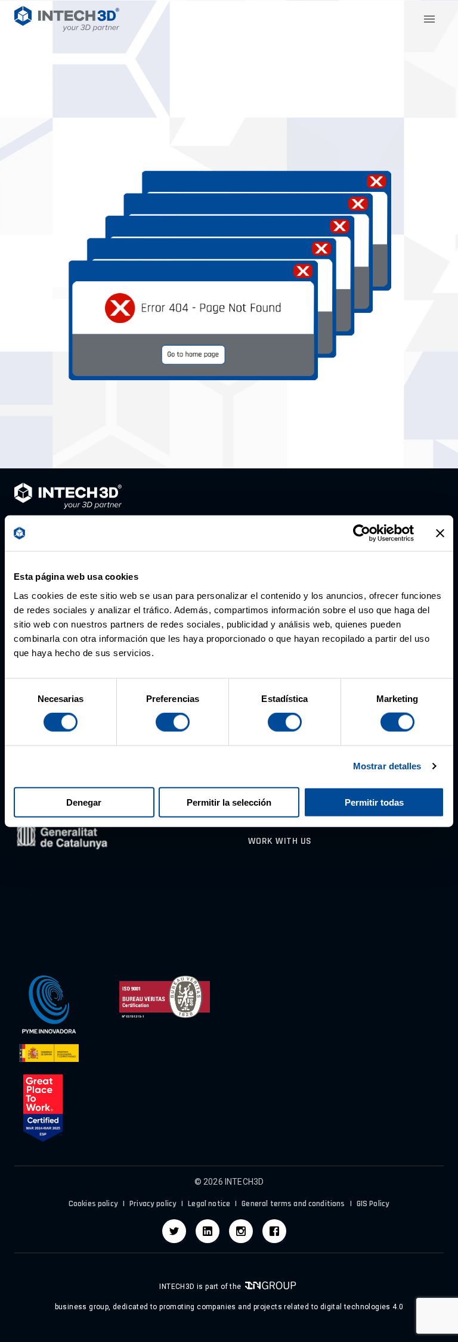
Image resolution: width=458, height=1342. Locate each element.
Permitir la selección (229, 802)
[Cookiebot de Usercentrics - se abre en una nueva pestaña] (362, 533)
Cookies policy (93, 1203)
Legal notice (209, 1203)
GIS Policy (373, 1203)
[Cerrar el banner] (440, 533)
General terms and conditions (293, 1203)
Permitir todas (374, 802)
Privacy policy (153, 1203)
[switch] (173, 722)
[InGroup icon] (270, 1286)
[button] (66, 19)
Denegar (83, 802)
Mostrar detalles (387, 766)
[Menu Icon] (429, 19)
